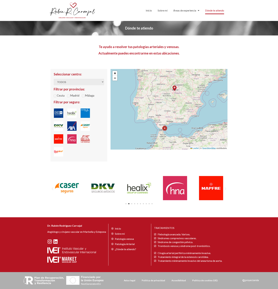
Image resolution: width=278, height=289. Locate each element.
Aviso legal (129, 280)
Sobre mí (162, 10)
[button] (174, 88)
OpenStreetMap (209, 148)
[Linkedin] (55, 241)
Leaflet (195, 148)
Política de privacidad (153, 280)
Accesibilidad (178, 280)
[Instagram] (49, 241)
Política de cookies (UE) (205, 280)
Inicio (149, 10)
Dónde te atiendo (214, 10)
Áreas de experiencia (184, 10)
